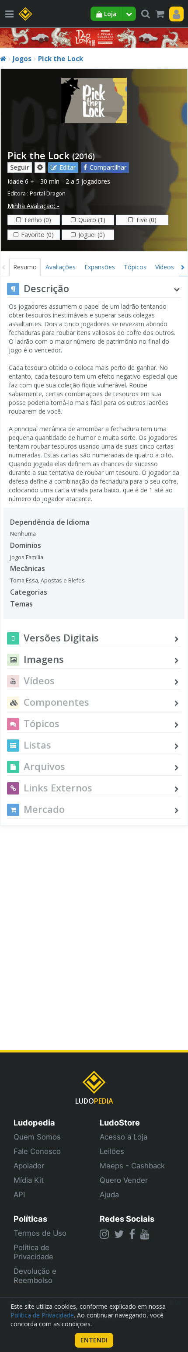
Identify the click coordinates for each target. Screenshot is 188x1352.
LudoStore (120, 1122)
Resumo (25, 267)
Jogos (22, 58)
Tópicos (135, 267)
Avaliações (60, 267)
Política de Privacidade (33, 1252)
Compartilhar (108, 167)
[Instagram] (104, 1234)
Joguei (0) (91, 234)
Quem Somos (37, 1136)
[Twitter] (119, 1234)
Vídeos (164, 267)
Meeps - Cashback (132, 1165)
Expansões (99, 267)
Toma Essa (24, 580)
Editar (67, 167)
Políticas (30, 1218)
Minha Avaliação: (33, 206)
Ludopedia (34, 1122)
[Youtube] (145, 1234)
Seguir (19, 167)
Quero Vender (124, 1180)
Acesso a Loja (123, 1136)
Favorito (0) (37, 234)
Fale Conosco (37, 1151)
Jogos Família (26, 557)
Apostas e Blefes (63, 580)
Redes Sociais (127, 1218)
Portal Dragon (48, 193)
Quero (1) (91, 220)
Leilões (112, 1151)
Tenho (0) (37, 220)
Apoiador (29, 1165)
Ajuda (109, 1194)
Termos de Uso (40, 1233)
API (19, 1194)
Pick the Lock (60, 58)
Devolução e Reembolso (35, 1276)
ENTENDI (94, 1340)
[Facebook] (132, 1234)
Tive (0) (146, 220)
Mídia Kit (29, 1180)
